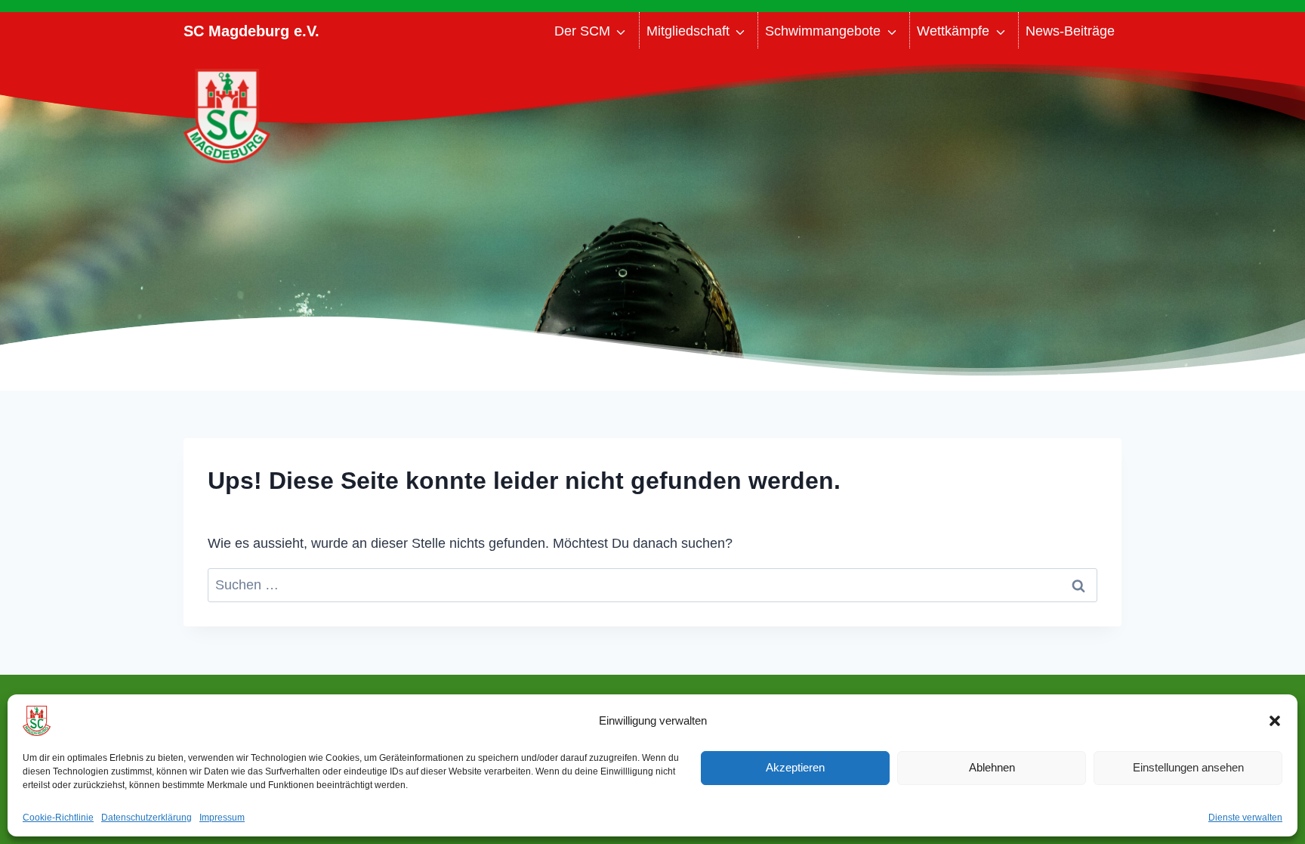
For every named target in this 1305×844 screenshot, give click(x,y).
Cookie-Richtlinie (58, 817)
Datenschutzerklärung (146, 817)
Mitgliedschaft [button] (688, 31)
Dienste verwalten (1245, 817)
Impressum (222, 817)
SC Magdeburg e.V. (251, 31)
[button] (1274, 720)
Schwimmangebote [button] (823, 31)
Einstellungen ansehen (1188, 767)
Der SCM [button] (582, 31)
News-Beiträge (1070, 31)
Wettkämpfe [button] (953, 31)
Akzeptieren (795, 767)
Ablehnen (992, 767)
